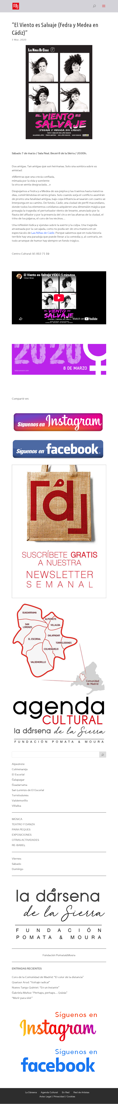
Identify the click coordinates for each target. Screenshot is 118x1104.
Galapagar (18, 779)
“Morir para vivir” (22, 998)
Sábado (16, 864)
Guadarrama (19, 785)
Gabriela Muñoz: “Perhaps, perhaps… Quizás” (39, 992)
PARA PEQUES (21, 829)
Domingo (17, 869)
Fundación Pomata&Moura (59, 955)
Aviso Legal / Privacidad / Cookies (57, 1096)
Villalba (16, 805)
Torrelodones (20, 795)
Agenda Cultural (49, 1092)
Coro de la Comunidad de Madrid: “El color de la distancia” (48, 977)
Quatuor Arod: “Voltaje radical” (31, 982)
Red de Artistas (81, 1092)
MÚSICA (17, 819)
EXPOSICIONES (21, 834)
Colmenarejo (20, 769)
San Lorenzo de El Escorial (28, 790)
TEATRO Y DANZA (23, 824)
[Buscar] (102, 754)
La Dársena (31, 1092)
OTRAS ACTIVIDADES (25, 840)
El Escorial (18, 774)
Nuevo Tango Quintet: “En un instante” (35, 987)
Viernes (16, 858)
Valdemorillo (20, 800)
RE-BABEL (18, 845)
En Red (65, 1092)
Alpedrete (18, 764)
